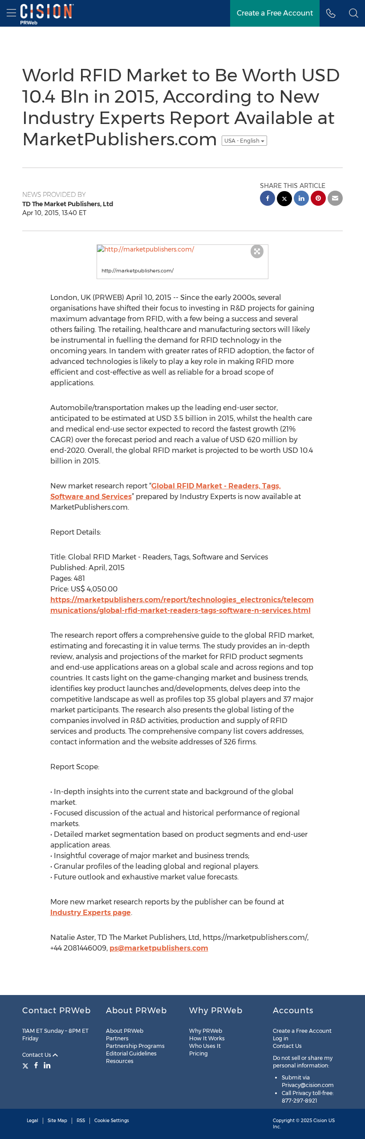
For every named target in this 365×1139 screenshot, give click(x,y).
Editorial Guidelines (131, 1053)
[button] (353, 13)
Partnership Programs (135, 1046)
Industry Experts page (90, 912)
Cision (320, 1120)
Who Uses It (205, 1046)
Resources (120, 1061)
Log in (280, 1038)
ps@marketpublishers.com (159, 948)
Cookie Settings (111, 1120)
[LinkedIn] (47, 1065)
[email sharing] (335, 199)
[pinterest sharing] (318, 199)
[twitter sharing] (284, 199)
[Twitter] (26, 1065)
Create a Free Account (302, 1030)
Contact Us (37, 1054)
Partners (117, 1038)
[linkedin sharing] (301, 199)
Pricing (198, 1053)
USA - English (242, 140)
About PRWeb (124, 1030)
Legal (32, 1120)
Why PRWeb (205, 1030)
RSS (81, 1120)
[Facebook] (36, 1065)
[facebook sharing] (267, 199)
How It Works (207, 1038)
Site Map (57, 1120)
